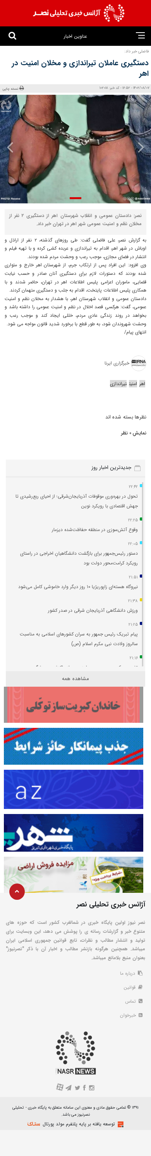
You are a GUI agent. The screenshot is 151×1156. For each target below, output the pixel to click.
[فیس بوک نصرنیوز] (84, 1088)
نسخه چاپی (11, 88)
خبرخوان (128, 1015)
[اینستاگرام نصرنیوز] (91, 1088)
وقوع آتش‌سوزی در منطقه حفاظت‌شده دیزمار (95, 529)
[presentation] (138, 147)
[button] (75, 198)
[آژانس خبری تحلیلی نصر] (78, 13)
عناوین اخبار (75, 36)
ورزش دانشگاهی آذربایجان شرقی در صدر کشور (93, 610)
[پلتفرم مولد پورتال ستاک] (120, 1124)
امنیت (133, 383)
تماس (131, 1001)
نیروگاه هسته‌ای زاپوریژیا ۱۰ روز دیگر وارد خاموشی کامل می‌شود (78, 586)
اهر (142, 383)
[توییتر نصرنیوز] (77, 1088)
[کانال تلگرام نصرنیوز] (69, 1088)
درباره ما (128, 973)
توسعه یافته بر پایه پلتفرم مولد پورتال (79, 1124)
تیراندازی (118, 383)
